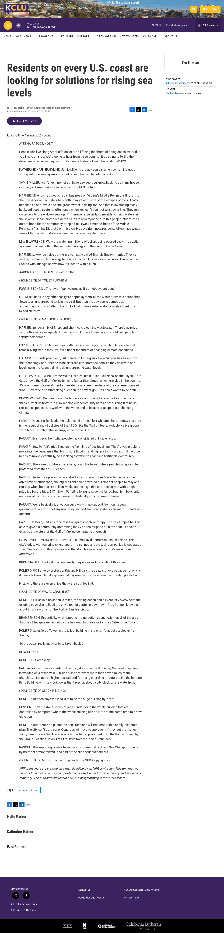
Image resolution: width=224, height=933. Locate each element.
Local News (23, 36)
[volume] (18, 25)
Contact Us (84, 890)
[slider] (23, 25)
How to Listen (130, 36)
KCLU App (67, 36)
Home (7, 36)
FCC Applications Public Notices (141, 890)
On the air (191, 62)
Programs (46, 36)
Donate (211, 9)
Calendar (150, 36)
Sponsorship (106, 36)
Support (83, 36)
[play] (8, 25)
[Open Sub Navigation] (33, 36)
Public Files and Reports (91, 897)
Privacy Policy (131, 897)
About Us (170, 36)
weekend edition (27, 790)
